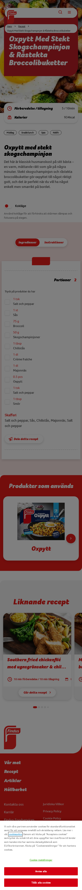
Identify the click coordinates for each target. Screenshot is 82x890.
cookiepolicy (15, 834)
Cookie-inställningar (41, 860)
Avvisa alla (41, 871)
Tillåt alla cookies (41, 882)
